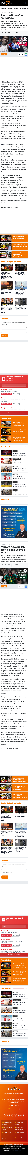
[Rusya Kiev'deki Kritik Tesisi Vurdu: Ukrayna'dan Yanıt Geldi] (7, 285)
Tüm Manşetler (20, 1132)
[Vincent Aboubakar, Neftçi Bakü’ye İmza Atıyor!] (14, 576)
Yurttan (10, 12)
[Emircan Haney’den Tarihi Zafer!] (14, 44)
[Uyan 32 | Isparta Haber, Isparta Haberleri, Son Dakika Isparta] (6, 3)
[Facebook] (4, 1115)
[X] (7, 1115)
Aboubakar (14, 639)
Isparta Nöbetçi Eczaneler (7, 1123)
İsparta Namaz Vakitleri (7, 1128)
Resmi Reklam (16, 458)
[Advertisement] (14, 358)
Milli (2, 144)
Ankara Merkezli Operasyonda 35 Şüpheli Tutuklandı (20, 273)
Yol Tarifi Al (16, 393)
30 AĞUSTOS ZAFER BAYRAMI (19, 462)
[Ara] (23, 3)
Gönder (4, 335)
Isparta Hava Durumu (19, 1123)
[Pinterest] (10, 1115)
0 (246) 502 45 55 (7, 393)
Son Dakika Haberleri (6, 1137)
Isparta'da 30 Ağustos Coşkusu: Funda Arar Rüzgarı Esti (20, 454)
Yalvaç (16, 8)
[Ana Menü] (25, 3)
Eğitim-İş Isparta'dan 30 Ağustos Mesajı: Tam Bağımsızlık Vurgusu (19, 478)
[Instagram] (12, 1115)
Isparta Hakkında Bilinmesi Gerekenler (13, 1144)
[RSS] (24, 1115)
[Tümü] (26, 447)
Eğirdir (10, 8)
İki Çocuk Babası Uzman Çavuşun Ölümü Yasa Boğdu (19, 470)
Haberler (3, 12)
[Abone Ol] (26, 54)
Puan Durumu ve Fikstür (7, 1133)
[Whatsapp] (21, 1115)
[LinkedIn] (15, 1115)
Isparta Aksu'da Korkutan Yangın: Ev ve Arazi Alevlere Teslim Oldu (19, 493)
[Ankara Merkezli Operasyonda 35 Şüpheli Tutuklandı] (21, 267)
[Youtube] (18, 1115)
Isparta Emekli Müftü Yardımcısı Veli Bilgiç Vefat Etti (19, 485)
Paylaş (4, 54)
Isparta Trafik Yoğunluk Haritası (19, 1128)
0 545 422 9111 (15, 1105)
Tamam (14, 1153)
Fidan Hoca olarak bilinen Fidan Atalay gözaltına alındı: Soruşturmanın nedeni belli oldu (20, 292)
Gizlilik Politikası (19, 1150)
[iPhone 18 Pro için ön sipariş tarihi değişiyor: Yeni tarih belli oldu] (21, 301)
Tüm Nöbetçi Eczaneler (14, 413)
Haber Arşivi (20, 1137)
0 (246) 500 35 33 (7, 403)
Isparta (3, 8)
